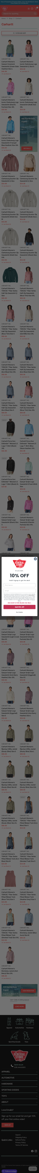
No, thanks (19, 612)
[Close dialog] (35, 559)
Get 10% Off (19, 607)
